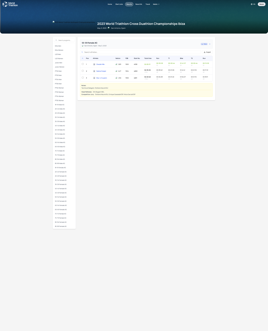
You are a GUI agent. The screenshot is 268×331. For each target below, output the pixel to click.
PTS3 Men (58, 75)
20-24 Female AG (60, 172)
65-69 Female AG (61, 209)
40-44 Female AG (60, 189)
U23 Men (58, 54)
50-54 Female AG (60, 197)
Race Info (138, 4)
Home (110, 4)
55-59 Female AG (60, 201)
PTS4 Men (58, 79)
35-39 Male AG (60, 121)
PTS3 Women (59, 92)
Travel (148, 4)
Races (262, 4)
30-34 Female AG (60, 180)
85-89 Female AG (60, 226)
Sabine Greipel (101, 71)
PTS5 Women (59, 100)
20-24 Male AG (60, 109)
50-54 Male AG (60, 134)
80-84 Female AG (60, 222)
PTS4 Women (59, 96)
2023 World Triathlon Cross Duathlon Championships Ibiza (141, 24)
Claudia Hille (100, 64)
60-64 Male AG (60, 142)
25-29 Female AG (60, 176)
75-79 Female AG (60, 218)
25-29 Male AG (60, 113)
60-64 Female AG (61, 205)
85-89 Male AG (60, 163)
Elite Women (59, 50)
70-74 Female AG (60, 214)
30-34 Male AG (60, 117)
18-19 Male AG (59, 105)
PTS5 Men (58, 84)
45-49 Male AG (60, 130)
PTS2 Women (59, 88)
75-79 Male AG (60, 155)
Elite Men (58, 46)
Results (129, 4)
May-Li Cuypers (101, 78)
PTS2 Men (58, 71)
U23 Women (59, 58)
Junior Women (59, 67)
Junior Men (58, 63)
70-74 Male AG (60, 151)
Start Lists (119, 4)
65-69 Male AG (60, 147)
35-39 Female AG (60, 184)
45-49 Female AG (60, 193)
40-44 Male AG (60, 126)
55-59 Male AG (60, 138)
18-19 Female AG (60, 168)
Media (155, 4)
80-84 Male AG (60, 159)
